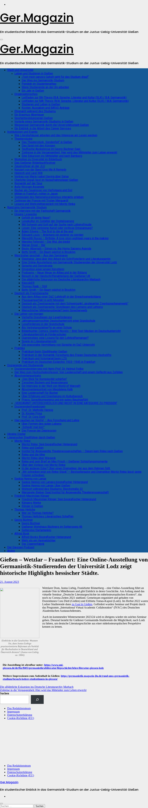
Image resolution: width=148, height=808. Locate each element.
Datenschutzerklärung (19, 714)
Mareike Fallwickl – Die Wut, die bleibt (46, 241)
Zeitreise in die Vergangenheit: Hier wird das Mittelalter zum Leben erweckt (69, 152)
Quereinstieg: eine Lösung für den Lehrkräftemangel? (55, 338)
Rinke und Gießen (32, 447)
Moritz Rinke (22, 441)
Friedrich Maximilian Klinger (31, 496)
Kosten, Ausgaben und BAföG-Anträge (45, 108)
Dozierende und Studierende (25, 365)
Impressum (13, 711)
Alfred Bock (21, 533)
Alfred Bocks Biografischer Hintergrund (46, 537)
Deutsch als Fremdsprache (31, 293)
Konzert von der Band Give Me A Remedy (40, 169)
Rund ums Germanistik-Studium (27, 207)
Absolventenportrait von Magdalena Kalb (47, 389)
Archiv (11, 550)
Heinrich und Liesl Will (28, 173)
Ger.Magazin (37, 18)
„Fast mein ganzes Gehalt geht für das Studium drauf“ (55, 77)
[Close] (1, 803)
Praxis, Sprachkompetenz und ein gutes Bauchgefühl (55, 399)
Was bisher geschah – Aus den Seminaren (41, 255)
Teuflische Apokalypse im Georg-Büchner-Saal (52, 149)
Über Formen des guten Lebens (42, 423)
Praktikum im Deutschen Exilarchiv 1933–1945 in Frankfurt (58, 362)
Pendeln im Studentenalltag (39, 83)
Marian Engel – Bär (33, 245)
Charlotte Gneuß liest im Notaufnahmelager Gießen (46, 180)
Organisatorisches (26, 94)
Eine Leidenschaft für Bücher (40, 393)
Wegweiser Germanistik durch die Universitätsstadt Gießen (51, 125)
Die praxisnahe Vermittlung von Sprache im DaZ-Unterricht (58, 344)
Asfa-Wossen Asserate (29, 186)
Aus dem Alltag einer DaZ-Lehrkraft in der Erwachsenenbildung (61, 296)
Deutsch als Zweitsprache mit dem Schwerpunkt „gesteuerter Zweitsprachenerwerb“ (75, 303)
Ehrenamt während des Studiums (35, 111)
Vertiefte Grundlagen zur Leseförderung (47, 317)
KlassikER (28, 283)
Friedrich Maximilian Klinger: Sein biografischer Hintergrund (59, 499)
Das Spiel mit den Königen (38, 145)
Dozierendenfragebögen (29, 406)
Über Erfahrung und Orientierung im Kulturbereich (52, 396)
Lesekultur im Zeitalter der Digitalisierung (48, 221)
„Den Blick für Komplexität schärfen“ (44, 379)
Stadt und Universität (20, 70)
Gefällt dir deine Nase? (36, 217)
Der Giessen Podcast (20, 547)
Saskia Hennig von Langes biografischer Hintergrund (55, 482)
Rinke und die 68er (33, 454)
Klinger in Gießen (32, 506)
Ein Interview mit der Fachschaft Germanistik (42, 211)
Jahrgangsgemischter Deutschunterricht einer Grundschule (58, 320)
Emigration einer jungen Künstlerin (43, 269)
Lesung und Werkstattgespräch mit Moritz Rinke (44, 204)
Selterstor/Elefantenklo (36, 530)
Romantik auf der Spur (28, 183)
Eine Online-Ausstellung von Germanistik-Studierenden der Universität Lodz (69, 262)
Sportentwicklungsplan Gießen (33, 118)
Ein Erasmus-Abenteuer (29, 114)
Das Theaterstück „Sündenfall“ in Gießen (47, 142)
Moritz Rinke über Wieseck (39, 458)
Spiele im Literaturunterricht (39, 341)
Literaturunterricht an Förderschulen (44, 334)
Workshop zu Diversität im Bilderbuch (38, 159)
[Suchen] (37, 699)
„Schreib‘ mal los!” (33, 427)
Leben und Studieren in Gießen (33, 73)
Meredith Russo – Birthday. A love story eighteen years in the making (65, 238)
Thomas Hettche (24, 509)
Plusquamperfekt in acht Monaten (43, 300)
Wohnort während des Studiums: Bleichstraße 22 (52, 489)
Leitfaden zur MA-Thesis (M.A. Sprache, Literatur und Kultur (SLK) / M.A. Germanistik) (75, 101)
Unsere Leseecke (25, 214)
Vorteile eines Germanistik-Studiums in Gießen (43, 121)
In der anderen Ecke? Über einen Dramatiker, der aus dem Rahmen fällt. (66, 468)
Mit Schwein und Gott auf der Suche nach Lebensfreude (57, 224)
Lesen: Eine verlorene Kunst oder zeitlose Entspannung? (57, 228)
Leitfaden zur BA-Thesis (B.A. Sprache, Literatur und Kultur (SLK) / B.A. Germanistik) (74, 97)
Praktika (19, 348)
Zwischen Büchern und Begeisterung (45, 382)
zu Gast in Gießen (82, 604)
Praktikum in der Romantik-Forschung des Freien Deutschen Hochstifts (66, 355)
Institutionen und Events (22, 132)
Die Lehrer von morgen (28, 314)
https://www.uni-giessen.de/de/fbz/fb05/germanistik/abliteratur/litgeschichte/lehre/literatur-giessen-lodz (53, 666)
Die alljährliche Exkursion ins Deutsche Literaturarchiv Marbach (61, 279)
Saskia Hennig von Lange (30, 478)
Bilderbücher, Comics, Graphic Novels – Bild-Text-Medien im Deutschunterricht (71, 331)
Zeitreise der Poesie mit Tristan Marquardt (41, 200)
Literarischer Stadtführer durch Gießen (31, 437)
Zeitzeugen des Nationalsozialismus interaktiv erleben (49, 197)
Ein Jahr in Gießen (33, 90)
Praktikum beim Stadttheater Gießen (44, 351)
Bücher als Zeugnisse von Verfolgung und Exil (43, 190)
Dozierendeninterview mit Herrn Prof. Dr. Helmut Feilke (49, 368)
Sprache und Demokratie (37, 265)
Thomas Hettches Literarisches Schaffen (47, 516)
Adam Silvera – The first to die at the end (47, 231)
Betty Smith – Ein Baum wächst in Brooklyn (48, 252)
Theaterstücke (23, 138)
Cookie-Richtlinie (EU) (20, 718)
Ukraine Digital (16, 434)
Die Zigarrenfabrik (33, 544)
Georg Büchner (23, 520)
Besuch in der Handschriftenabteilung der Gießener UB (56, 276)
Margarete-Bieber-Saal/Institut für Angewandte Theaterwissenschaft (65, 492)
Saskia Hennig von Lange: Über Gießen (46, 485)
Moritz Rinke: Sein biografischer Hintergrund (49, 444)
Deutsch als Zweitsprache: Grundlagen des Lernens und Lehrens (62, 307)
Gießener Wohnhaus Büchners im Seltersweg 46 (52, 526)
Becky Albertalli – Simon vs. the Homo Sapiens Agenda (56, 248)
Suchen (4, 693)
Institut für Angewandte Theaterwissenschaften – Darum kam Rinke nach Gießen (72, 451)
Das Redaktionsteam (19, 708)
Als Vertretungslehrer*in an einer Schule (47, 327)
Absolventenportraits (27, 375)
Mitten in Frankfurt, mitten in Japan (36, 193)
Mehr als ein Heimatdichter (39, 540)
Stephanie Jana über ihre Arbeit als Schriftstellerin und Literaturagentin (66, 259)
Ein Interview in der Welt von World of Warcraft (51, 386)
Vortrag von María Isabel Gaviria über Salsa (41, 176)
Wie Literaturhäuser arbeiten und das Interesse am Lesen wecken (55, 135)
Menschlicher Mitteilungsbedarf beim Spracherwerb (54, 310)
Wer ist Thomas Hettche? (38, 513)
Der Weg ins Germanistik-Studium (43, 80)
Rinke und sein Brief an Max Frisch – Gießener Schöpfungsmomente (65, 461)
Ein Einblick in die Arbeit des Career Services (42, 128)
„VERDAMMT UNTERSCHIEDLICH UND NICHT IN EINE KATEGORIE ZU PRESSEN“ (65, 403)
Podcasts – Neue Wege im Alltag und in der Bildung (54, 272)
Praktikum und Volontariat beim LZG (44, 358)
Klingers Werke (31, 502)
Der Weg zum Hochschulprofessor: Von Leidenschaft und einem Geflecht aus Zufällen (68, 372)
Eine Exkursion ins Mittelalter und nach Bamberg (52, 156)
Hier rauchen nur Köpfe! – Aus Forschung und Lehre (46, 420)
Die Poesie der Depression (39, 430)
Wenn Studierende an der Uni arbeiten (45, 87)
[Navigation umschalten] (1, 39)
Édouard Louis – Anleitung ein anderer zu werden (52, 235)
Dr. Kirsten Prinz (32, 413)
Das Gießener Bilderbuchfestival (34, 162)
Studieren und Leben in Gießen (41, 104)
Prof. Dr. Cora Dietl (33, 417)
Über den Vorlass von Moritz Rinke (44, 465)
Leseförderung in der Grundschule (43, 324)
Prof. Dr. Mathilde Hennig (37, 410)
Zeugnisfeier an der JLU (29, 166)
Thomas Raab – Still (34, 286)
